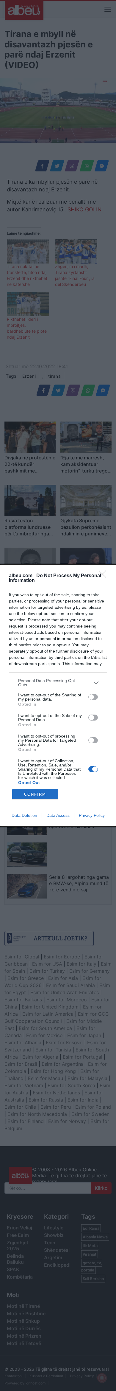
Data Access (58, 815)
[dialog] (58, 695)
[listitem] (58, 683)
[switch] (93, 697)
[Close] (104, 576)
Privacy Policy (92, 815)
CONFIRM (35, 794)
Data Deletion (24, 815)
